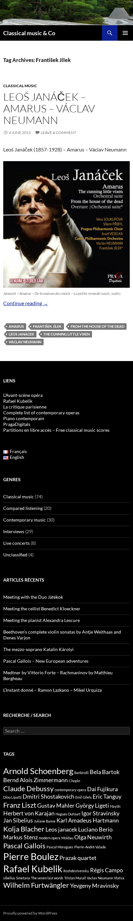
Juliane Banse (45, 821)
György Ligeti (92, 805)
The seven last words (47, 878)
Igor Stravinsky (100, 813)
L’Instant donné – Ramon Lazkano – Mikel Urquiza (52, 690)
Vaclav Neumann (25, 342)
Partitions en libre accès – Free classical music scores (56, 430)
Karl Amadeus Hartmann (87, 820)
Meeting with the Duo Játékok (33, 597)
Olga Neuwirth (93, 837)
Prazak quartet (78, 857)
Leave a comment (58, 132)
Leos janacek (21, 334)
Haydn (115, 806)
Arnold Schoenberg (38, 771)
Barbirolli (81, 773)
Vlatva (119, 878)
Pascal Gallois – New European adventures (45, 661)
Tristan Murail (75, 878)
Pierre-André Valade (90, 847)
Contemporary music (24, 520)
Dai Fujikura (102, 789)
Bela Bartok (104, 772)
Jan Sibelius (18, 820)
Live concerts (16, 543)
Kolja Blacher (24, 828)
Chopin (74, 781)
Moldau (67, 838)
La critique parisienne (24, 406)
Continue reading (25, 303)
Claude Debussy (28, 788)
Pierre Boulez (30, 856)
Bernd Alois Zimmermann (35, 780)
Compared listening (23, 508)
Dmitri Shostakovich (48, 796)
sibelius (9, 878)
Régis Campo (106, 870)
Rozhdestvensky (76, 871)
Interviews (13, 531)
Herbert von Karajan (29, 813)
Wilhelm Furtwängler (36, 885)
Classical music (20, 85)
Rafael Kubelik (32, 868)
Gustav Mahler (56, 805)
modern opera (49, 838)
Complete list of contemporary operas (41, 412)
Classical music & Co (29, 32)
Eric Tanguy (107, 796)
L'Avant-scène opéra (23, 395)
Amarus (16, 326)
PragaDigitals (16, 424)
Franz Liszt (19, 805)
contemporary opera (70, 790)
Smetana (23, 878)
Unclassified (15, 554)
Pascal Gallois (24, 845)
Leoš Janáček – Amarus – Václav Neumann (49, 108)
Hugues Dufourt (68, 814)
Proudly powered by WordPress (30, 913)
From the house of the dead (97, 326)
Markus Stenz (20, 837)
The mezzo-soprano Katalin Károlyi (38, 649)
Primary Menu (125, 33)
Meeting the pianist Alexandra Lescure (41, 620)
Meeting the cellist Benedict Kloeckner (41, 608)
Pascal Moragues (59, 847)
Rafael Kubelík (17, 401)
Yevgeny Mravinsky (94, 885)
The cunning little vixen (66, 334)
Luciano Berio (95, 829)
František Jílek (47, 326)
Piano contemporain (23, 418)
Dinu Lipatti (12, 797)
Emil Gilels (83, 797)
